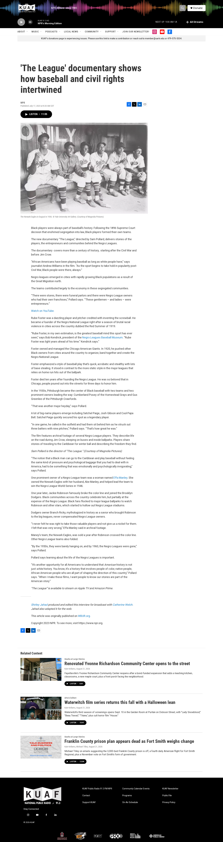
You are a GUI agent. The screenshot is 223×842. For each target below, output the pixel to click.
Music (35, 31)
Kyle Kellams (69, 669)
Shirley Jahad (39, 604)
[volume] (30, 22)
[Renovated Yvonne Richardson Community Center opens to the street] (40, 669)
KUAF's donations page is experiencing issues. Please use (70, 38)
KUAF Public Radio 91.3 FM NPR (97, 789)
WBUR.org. (84, 616)
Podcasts (51, 31)
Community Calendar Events (136, 789)
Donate (198, 8)
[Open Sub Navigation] (27, 31)
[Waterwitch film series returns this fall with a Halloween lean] (40, 708)
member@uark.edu (154, 38)
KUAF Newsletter (170, 789)
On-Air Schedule (130, 802)
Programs (127, 795)
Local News (71, 31)
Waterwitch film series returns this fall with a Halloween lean (119, 702)
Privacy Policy (168, 802)
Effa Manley (120, 477)
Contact (86, 795)
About (21, 31)
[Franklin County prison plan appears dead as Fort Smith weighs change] (40, 747)
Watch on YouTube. (42, 310)
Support (110, 31)
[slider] (35, 22)
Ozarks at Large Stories (74, 659)
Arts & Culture (70, 698)
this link (103, 38)
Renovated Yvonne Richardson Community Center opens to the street (127, 663)
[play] (21, 22)
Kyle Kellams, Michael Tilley (76, 746)
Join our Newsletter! (135, 31)
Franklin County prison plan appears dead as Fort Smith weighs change (129, 741)
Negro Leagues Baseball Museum (102, 337)
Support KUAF (89, 802)
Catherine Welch (122, 604)
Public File (167, 795)
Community (92, 31)
